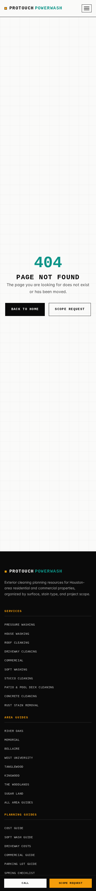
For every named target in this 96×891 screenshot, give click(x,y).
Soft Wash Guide (18, 837)
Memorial (12, 740)
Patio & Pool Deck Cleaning (29, 687)
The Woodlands (16, 784)
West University (18, 758)
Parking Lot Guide (20, 864)
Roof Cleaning (16, 643)
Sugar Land (13, 794)
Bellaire (12, 749)
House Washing (16, 634)
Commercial (13, 660)
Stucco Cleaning (18, 678)
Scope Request (70, 309)
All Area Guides (18, 802)
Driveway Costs (17, 846)
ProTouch (36, 8)
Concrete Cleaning (20, 696)
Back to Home (25, 309)
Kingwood (12, 776)
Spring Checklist (19, 873)
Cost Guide (13, 828)
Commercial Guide (19, 855)
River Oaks (13, 731)
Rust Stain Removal (21, 705)
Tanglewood (13, 767)
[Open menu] (87, 8)
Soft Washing (15, 669)
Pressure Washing (19, 625)
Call (25, 883)
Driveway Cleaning (20, 651)
